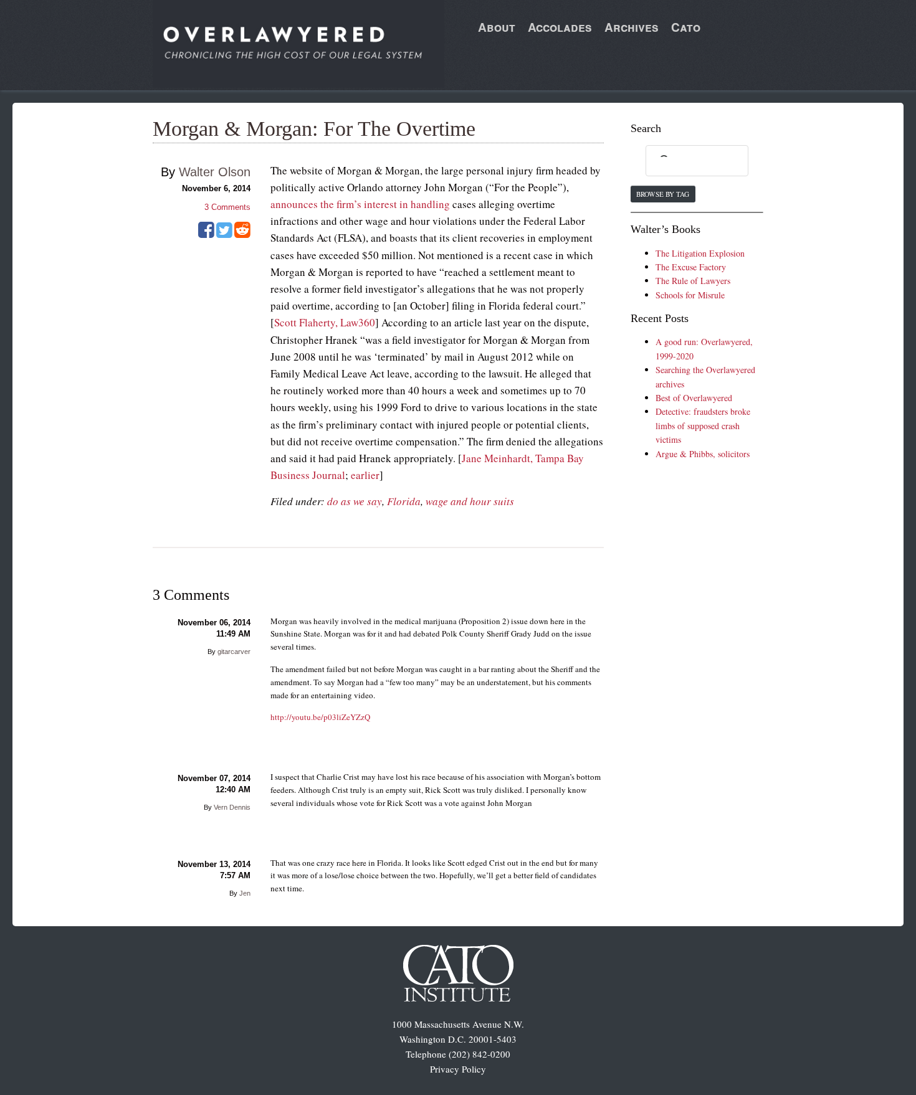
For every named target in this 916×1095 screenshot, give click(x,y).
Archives (631, 27)
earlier (365, 475)
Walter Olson (214, 172)
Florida (404, 501)
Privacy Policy (458, 1069)
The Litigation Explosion (700, 253)
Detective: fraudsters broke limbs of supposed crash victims (703, 425)
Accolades (560, 27)
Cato (685, 27)
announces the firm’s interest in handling (360, 204)
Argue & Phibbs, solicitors (703, 454)
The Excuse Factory (691, 267)
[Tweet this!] (224, 234)
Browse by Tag (662, 194)
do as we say (354, 501)
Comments (227, 207)
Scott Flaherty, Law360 (324, 322)
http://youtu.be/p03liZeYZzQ (320, 717)
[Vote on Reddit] (242, 234)
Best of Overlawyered (694, 398)
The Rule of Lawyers (693, 281)
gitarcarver (233, 651)
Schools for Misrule (690, 295)
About (496, 27)
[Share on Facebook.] (206, 234)
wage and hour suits (470, 501)
